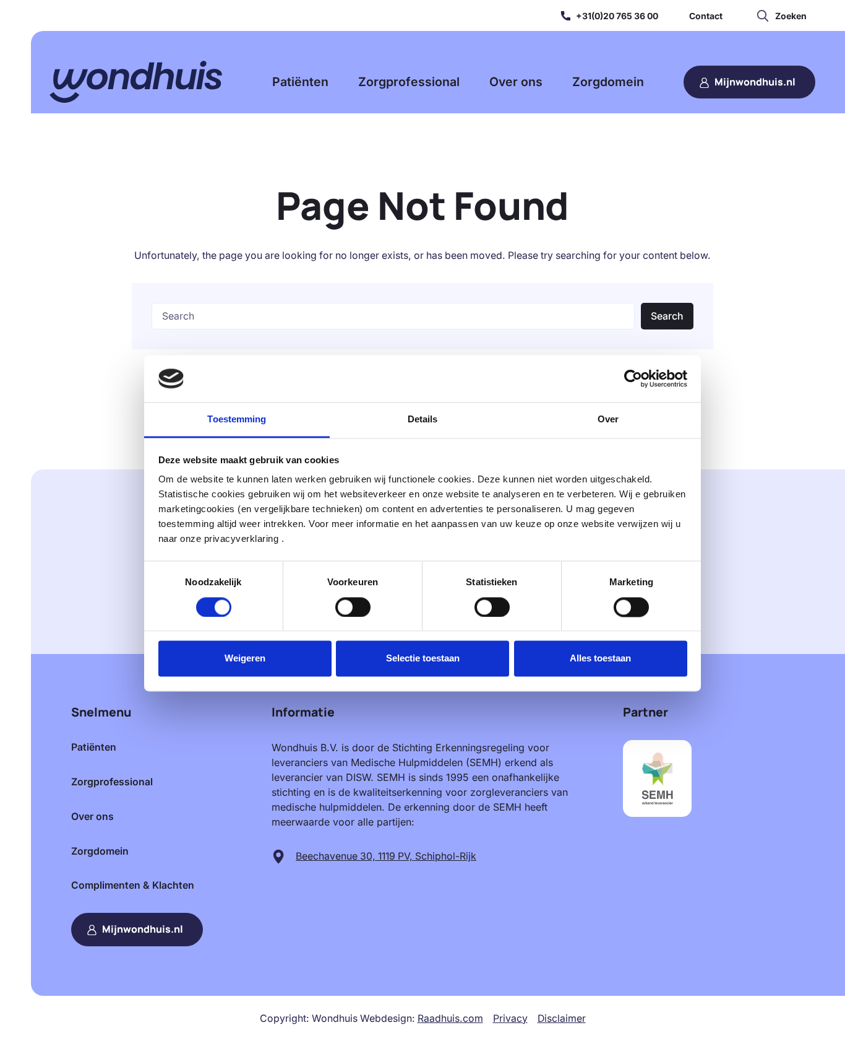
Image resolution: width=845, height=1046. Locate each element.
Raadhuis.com (450, 1018)
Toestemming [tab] (236, 419)
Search (667, 316)
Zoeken (791, 16)
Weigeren (245, 658)
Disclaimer (562, 1018)
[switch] (353, 607)
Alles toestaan (600, 658)
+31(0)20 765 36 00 (617, 16)
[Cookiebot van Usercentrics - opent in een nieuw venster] (633, 378)
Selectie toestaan (423, 658)
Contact (706, 16)
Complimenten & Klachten (132, 885)
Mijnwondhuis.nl (755, 82)
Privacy (510, 1018)
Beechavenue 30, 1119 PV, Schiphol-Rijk (386, 856)
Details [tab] (423, 419)
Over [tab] (608, 419)
